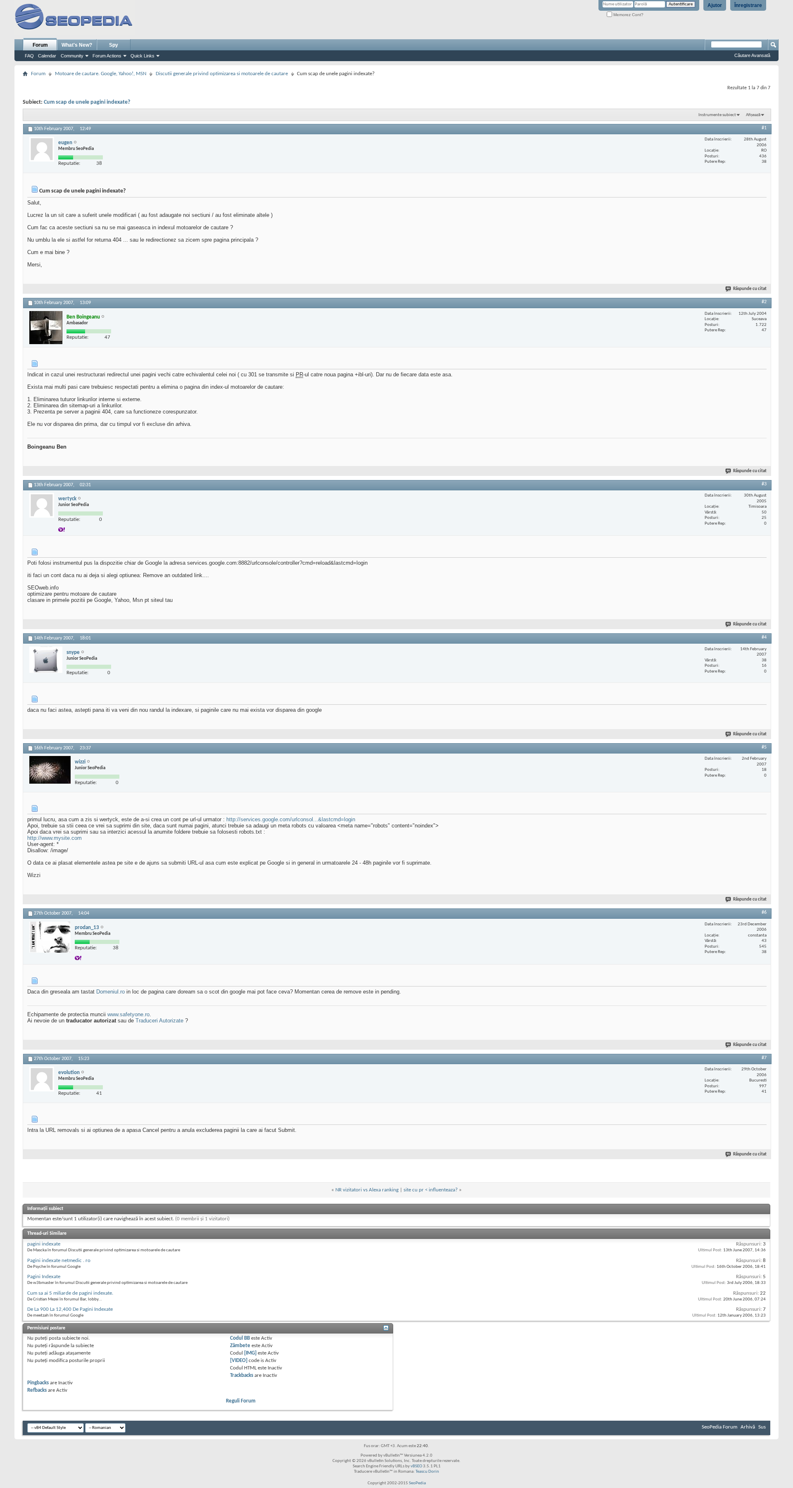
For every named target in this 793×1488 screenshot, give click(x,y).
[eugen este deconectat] (41, 149)
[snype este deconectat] (45, 660)
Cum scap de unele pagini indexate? (87, 102)
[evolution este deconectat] (41, 1079)
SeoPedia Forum (719, 1427)
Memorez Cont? (627, 14)
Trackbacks (241, 1375)
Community (72, 55)
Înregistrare (748, 5)
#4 (764, 637)
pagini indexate (43, 1244)
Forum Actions (107, 55)
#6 (764, 912)
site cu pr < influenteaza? (431, 1190)
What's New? (77, 45)
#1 (764, 128)
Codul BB (240, 1338)
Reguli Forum (241, 1401)
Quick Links (142, 55)
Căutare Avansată (752, 55)
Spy (113, 45)
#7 (764, 1057)
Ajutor (715, 5)
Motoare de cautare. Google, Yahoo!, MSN (100, 73)
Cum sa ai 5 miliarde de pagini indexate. (70, 1293)
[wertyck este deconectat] (41, 505)
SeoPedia (417, 1483)
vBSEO (416, 1466)
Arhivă (748, 1427)
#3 (764, 484)
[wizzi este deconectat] (50, 770)
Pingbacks (38, 1383)
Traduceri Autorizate (159, 1020)
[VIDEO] (238, 1360)
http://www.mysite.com (54, 838)
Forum (40, 45)
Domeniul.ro (110, 992)
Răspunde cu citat (750, 289)
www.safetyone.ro (128, 1014)
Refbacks (37, 1390)
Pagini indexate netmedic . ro (58, 1260)
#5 (764, 747)
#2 (764, 302)
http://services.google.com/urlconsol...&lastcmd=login (290, 819)
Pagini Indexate (43, 1276)
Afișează (753, 115)
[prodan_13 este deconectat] (50, 937)
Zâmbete (240, 1345)
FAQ (29, 55)
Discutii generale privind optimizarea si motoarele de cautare (222, 73)
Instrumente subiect (717, 115)
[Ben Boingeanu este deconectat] (45, 327)
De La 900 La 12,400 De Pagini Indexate (70, 1309)
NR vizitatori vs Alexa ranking (367, 1190)
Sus (762, 1427)
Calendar (47, 55)
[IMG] (250, 1353)
